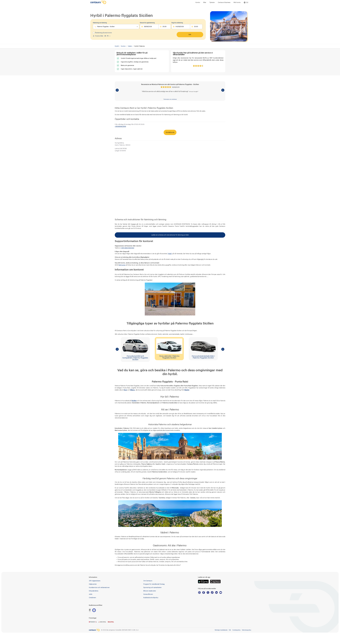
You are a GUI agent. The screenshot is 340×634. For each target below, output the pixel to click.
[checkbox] (93, 33)
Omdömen (92, 597)
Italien (130, 46)
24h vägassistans (94, 581)
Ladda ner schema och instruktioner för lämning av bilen (170, 235)
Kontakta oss (170, 132)
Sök (190, 34)
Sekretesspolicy (246, 630)
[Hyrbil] (98, 2)
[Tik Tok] (212, 592)
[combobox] (107, 36)
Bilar (204, 2)
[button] (117, 90)
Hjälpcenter (93, 584)
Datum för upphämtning (147, 22)
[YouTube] (220, 592)
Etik (230, 630)
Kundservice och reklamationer (99, 587)
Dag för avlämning (177, 22)
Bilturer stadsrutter (149, 591)
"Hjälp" (170, 253)
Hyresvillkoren (148, 594)
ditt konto (122, 265)
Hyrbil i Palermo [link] (139, 46)
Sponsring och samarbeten (152, 587)
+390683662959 (120, 126)
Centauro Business (224, 2)
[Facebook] (203, 592)
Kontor (198, 2)
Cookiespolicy (236, 630)
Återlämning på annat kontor (103, 32)
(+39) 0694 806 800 (127, 248)
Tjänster (212, 2)
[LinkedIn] (216, 592)
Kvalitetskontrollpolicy (150, 597)
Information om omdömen (170, 99)
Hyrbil (117, 46)
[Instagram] (199, 592)
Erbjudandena (93, 591)
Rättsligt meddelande (221, 630)
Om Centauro (147, 581)
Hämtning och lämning (100, 22)
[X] (207, 592)
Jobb (90, 594)
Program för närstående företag (154, 584)
